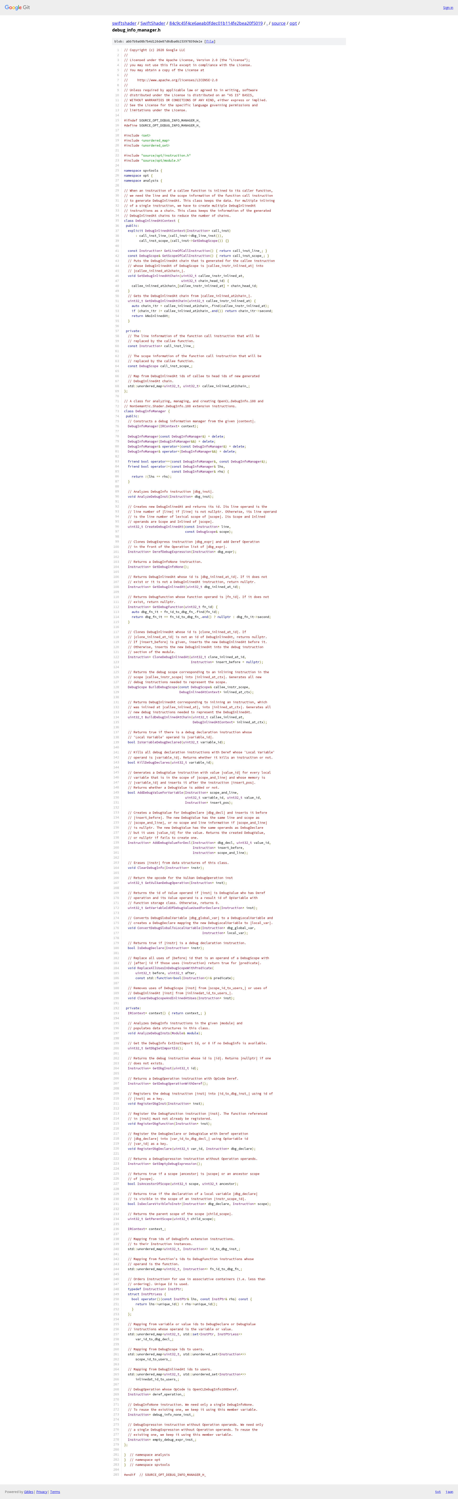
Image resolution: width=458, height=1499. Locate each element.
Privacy (41, 1491)
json (449, 1491)
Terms (55, 1491)
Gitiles (28, 1491)
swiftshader (124, 23)
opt (293, 23)
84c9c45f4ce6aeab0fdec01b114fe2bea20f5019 (216, 23)
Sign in (448, 7)
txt (438, 1491)
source (279, 23)
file (210, 41)
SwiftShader (153, 23)
